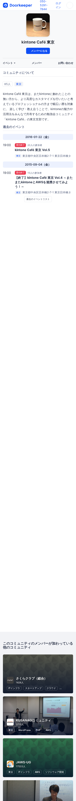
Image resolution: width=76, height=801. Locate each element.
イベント (8, 63)
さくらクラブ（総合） (31, 678)
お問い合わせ (65, 63)
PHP (38, 730)
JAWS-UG (23, 762)
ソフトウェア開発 (54, 772)
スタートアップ (33, 688)
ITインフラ (14, 688)
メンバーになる (38, 50)
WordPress (24, 730)
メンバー (37, 63)
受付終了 (20, 145)
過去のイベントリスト (38, 199)
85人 (7, 84)
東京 (18, 84)
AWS (48, 730)
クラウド (51, 688)
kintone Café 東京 (38, 42)
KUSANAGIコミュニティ (33, 720)
